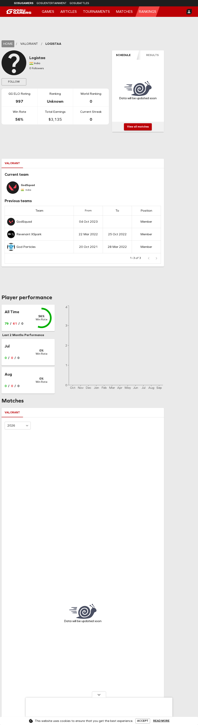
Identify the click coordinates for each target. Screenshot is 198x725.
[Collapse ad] (99, 694)
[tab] (123, 55)
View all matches (138, 126)
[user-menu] (189, 11)
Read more (161, 720)
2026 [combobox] (11, 425)
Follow (14, 81)
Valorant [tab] (12, 163)
